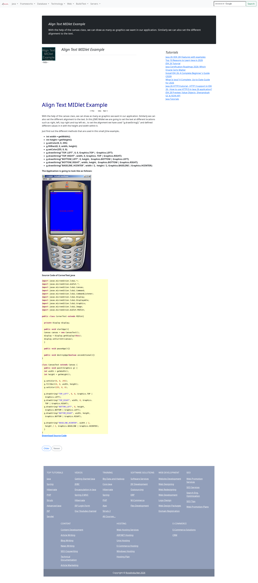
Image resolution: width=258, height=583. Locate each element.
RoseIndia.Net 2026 (135, 572)
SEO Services (193, 487)
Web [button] (69, 3)
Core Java (107, 484)
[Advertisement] (99, 83)
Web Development (168, 494)
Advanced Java (54, 505)
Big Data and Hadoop (113, 478)
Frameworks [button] (26, 3)
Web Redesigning (167, 489)
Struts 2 (107, 511)
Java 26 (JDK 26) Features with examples (186, 57)
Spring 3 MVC (81, 494)
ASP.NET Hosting (125, 535)
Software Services (140, 478)
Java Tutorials (172, 99)
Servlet (50, 516)
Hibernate (52, 489)
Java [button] (14, 3)
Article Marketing (69, 565)
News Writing (67, 545)
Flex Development (140, 505)
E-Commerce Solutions (184, 529)
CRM (175, 535)
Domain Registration (169, 511)
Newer (56, 448)
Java (49, 478)
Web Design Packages (170, 505)
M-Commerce (137, 500)
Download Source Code (54, 435)
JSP (48, 511)
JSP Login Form (82, 505)
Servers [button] (94, 3)
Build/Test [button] (81, 3)
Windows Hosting (126, 551)
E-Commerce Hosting (127, 545)
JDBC (77, 484)
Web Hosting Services (128, 529)
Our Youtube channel (85, 511)
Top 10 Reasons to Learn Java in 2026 (184, 60)
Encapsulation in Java (85, 489)
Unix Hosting (123, 540)
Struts (50, 500)
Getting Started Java (85, 478)
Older (46, 448)
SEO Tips (191, 501)
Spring (50, 484)
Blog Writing (67, 540)
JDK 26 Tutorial (173, 63)
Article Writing (68, 535)
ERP (133, 494)
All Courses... (109, 516)
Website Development (170, 478)
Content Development (72, 529)
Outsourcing (137, 489)
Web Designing (166, 484)
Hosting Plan (123, 556)
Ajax (105, 505)
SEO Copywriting (69, 551)
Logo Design (165, 500)
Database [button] (42, 3)
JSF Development (139, 484)
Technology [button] (57, 3)
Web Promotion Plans (198, 506)
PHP (49, 494)
